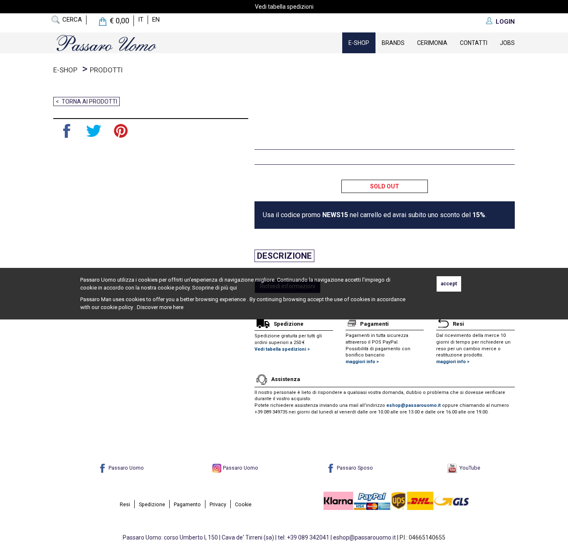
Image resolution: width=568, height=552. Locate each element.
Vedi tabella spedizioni (284, 6)
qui (233, 288)
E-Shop (358, 43)
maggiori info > (362, 361)
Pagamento (187, 504)
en (156, 19)
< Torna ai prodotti (86, 101)
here (178, 307)
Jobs (507, 43)
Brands (393, 43)
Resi (125, 504)
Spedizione (152, 504)
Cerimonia (432, 43)
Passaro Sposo (354, 468)
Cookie (243, 504)
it (140, 19)
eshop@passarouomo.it (413, 405)
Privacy (218, 504)
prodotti (106, 70)
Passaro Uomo (125, 468)
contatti (473, 43)
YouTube (468, 468)
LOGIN (505, 21)
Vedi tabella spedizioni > (282, 349)
